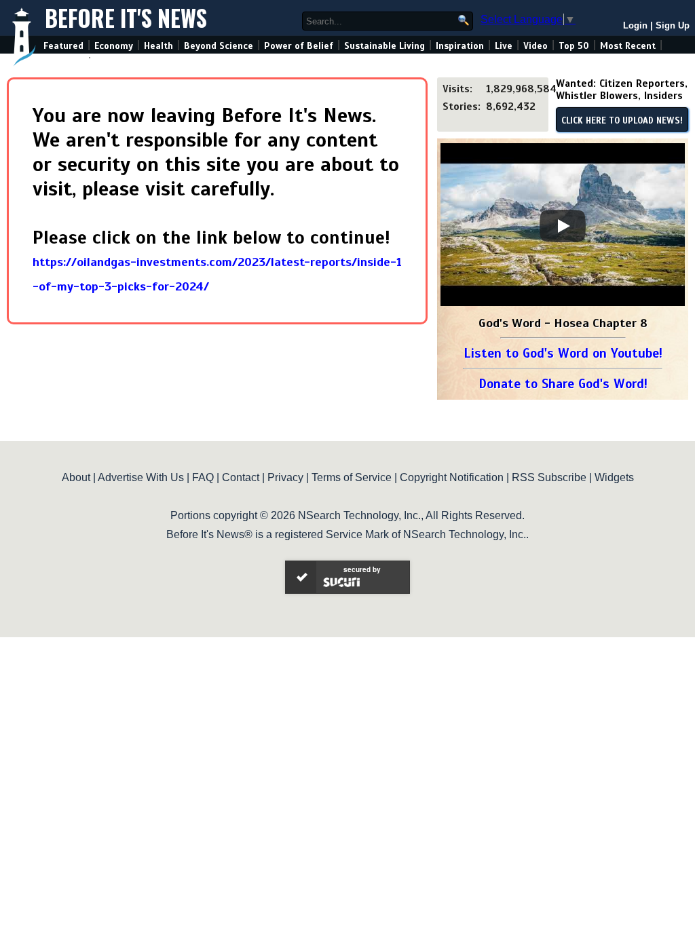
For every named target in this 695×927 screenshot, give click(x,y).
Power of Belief (298, 46)
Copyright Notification (452, 477)
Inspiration (460, 46)
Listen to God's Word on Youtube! (563, 353)
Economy (113, 46)
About (76, 477)
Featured (63, 46)
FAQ (203, 477)
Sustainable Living (384, 46)
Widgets (614, 477)
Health (158, 46)
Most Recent (628, 46)
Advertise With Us (141, 477)
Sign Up (673, 25)
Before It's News (126, 18)
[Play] (563, 226)
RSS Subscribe (549, 477)
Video (535, 46)
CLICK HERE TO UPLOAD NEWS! (622, 120)
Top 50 (574, 46)
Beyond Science (218, 46)
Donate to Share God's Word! (562, 384)
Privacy (285, 477)
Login (635, 25)
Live (503, 46)
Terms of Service (352, 477)
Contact (240, 477)
